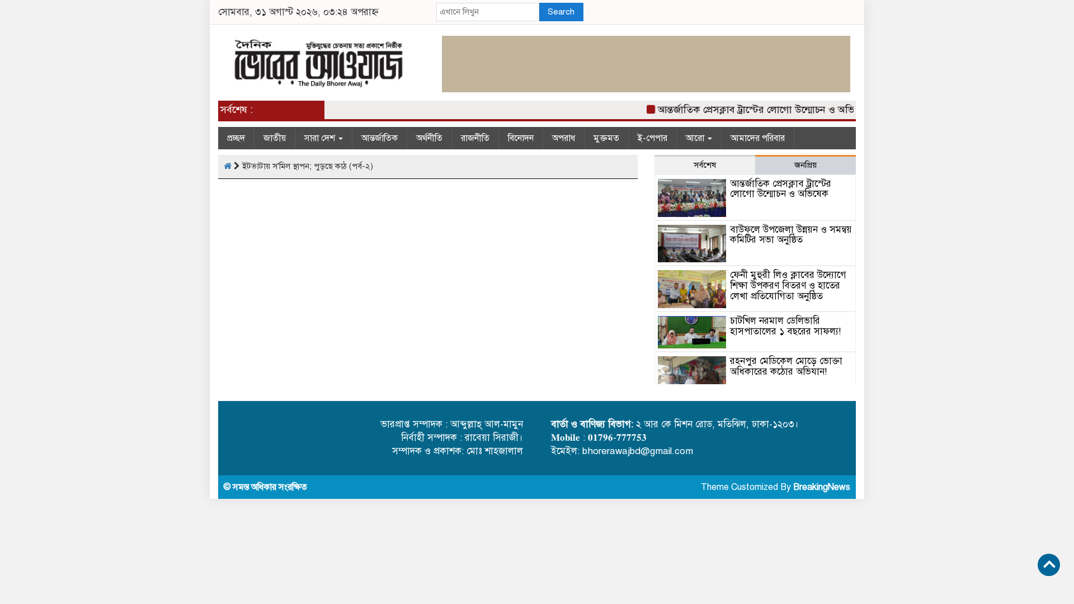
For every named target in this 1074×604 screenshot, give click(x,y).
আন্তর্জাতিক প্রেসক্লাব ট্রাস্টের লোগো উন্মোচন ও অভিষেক (757, 109)
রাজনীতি (475, 138)
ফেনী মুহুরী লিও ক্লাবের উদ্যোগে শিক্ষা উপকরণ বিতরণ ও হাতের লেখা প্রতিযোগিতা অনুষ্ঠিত (788, 285)
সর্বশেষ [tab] (705, 165)
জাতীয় (274, 138)
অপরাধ (563, 138)
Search (561, 12)
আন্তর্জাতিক (379, 138)
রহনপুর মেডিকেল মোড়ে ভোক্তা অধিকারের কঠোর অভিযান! (786, 366)
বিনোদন (521, 138)
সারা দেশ (320, 138)
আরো (696, 138)
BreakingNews (821, 487)
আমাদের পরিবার (758, 138)
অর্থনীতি (429, 138)
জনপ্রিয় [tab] (805, 165)
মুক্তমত (606, 138)
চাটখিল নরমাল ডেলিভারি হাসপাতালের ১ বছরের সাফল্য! (785, 326)
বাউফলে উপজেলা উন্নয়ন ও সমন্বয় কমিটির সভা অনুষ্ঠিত (791, 235)
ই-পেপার (652, 138)
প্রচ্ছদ (236, 138)
